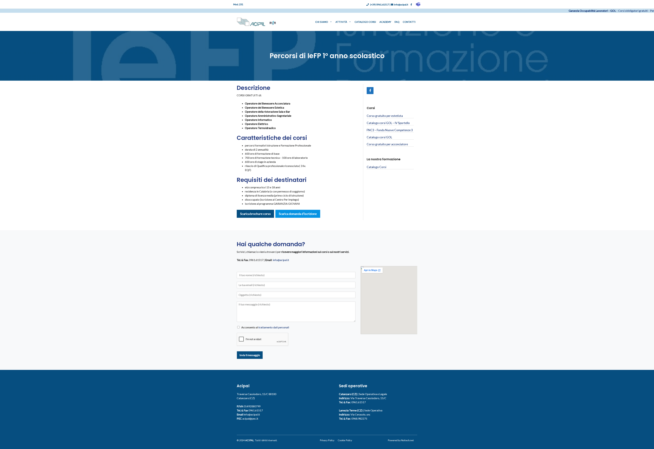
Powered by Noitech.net (401, 440)
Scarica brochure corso (255, 214)
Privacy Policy (327, 440)
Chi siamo (321, 21)
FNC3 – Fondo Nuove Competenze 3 (390, 130)
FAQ (397, 21)
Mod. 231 (238, 4)
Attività (341, 21)
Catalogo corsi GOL (379, 137)
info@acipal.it (401, 4)
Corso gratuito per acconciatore (387, 144)
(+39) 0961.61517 (379, 4)
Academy (385, 21)
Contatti (409, 21)
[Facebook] (370, 90)
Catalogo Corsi (365, 21)
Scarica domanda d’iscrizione (298, 214)
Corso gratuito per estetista (385, 116)
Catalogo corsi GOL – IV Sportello (388, 123)
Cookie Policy (345, 440)
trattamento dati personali (273, 327)
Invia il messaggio (249, 355)
